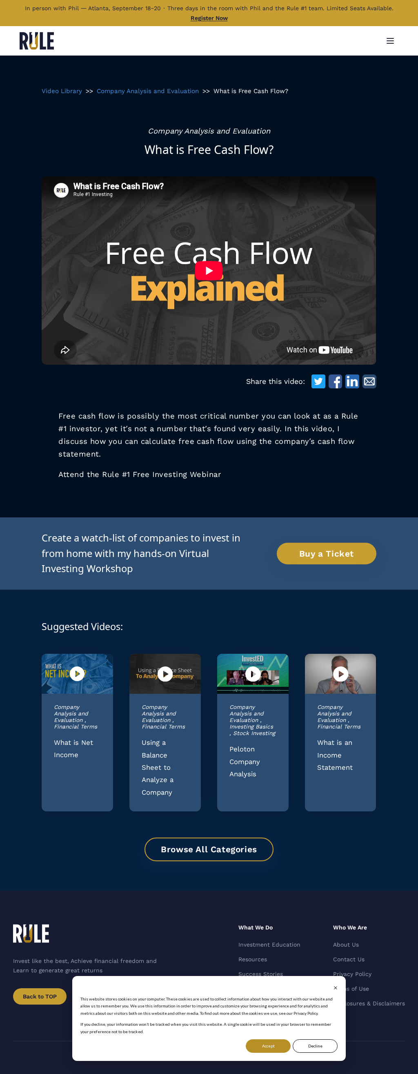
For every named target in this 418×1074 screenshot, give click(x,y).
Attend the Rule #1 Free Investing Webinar (139, 474)
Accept (268, 1045)
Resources (252, 959)
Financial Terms (75, 726)
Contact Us (349, 959)
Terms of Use (351, 988)
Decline (315, 1045)
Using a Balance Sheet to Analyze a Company (157, 767)
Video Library (62, 91)
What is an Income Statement (335, 754)
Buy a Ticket (326, 554)
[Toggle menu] (390, 41)
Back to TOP (40, 996)
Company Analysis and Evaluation (148, 91)
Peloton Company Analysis (244, 761)
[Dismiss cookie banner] (336, 988)
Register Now (209, 18)
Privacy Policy (352, 974)
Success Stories (260, 974)
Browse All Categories (209, 849)
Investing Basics (251, 726)
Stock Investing (254, 733)
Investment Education (269, 944)
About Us (346, 944)
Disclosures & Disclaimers (369, 1003)
